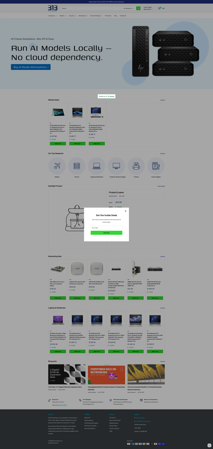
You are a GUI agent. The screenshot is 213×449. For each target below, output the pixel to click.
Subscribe (106, 232)
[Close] (125, 211)
